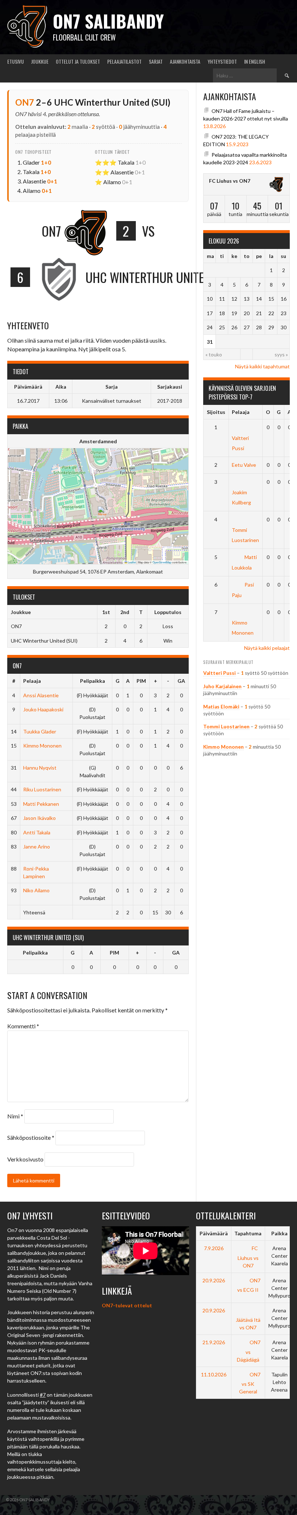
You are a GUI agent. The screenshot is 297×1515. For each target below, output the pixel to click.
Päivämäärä (214, 1233)
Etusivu (15, 61)
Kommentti (23, 1026)
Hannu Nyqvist (40, 768)
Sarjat (156, 61)
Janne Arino (36, 846)
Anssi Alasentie (41, 695)
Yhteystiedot (222, 61)
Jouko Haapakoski (43, 709)
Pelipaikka (92, 681)
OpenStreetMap (161, 562)
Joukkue (40, 61)
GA (181, 681)
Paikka (279, 1233)
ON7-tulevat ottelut (127, 1305)
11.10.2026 (213, 1374)
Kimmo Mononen (42, 745)
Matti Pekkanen (41, 804)
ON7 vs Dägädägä (248, 1350)
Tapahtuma (248, 1233)
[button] (102, 513)
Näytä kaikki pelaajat (267, 648)
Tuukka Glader (39, 731)
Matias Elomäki (221, 707)
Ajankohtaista (185, 61)
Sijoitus (216, 412)
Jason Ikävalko (39, 818)
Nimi (15, 1116)
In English (254, 61)
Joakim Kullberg (241, 497)
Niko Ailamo (36, 890)
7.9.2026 (213, 1248)
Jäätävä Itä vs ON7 (248, 1323)
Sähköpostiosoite (30, 1137)
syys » (281, 354)
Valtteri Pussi (240, 443)
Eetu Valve (244, 465)
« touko (213, 354)
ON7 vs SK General (249, 1383)
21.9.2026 (213, 1342)
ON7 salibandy (108, 21)
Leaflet (131, 562)
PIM (141, 681)
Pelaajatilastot (124, 61)
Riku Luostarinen (42, 789)
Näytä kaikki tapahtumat (262, 366)
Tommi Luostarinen (245, 535)
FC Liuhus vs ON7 (229, 181)
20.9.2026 (213, 1280)
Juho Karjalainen (222, 686)
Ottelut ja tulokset (78, 61)
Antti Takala (36, 832)
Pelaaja (32, 681)
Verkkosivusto (25, 1159)
